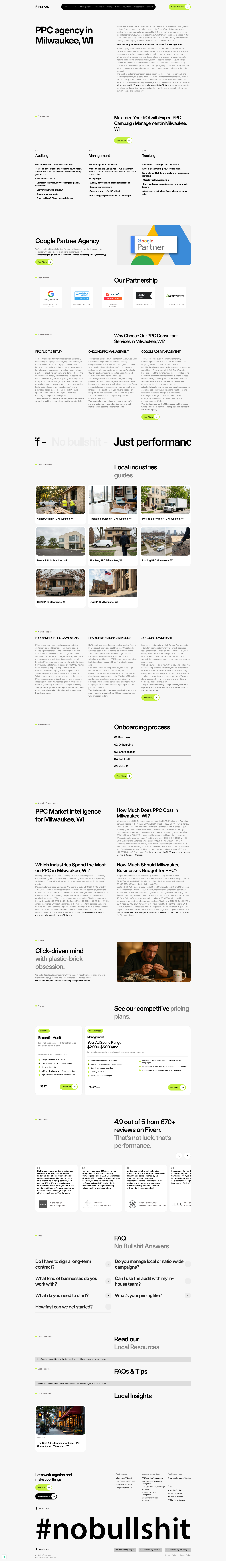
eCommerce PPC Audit (124, 1478)
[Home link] (42, 6)
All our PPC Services (175, 1490)
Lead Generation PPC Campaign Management (153, 1488)
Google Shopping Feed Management (150, 1499)
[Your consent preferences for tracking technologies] (4, 1557)
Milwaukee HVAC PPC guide (159, 85)
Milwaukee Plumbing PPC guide (58, 915)
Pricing (109, 7)
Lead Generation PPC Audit (125, 1481)
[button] (74, 7)
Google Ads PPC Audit (124, 1484)
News (117, 7)
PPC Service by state (175, 1497)
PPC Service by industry (176, 1500)
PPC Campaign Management (152, 1478)
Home (66, 7)
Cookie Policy (185, 1555)
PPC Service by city (175, 1493)
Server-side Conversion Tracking (179, 1478)
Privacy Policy (171, 1555)
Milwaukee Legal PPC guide (136, 912)
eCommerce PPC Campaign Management (152, 1482)
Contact (150, 7)
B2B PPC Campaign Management (149, 1493)
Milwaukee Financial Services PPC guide (170, 912)
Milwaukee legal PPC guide (129, 85)
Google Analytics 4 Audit (124, 1488)
